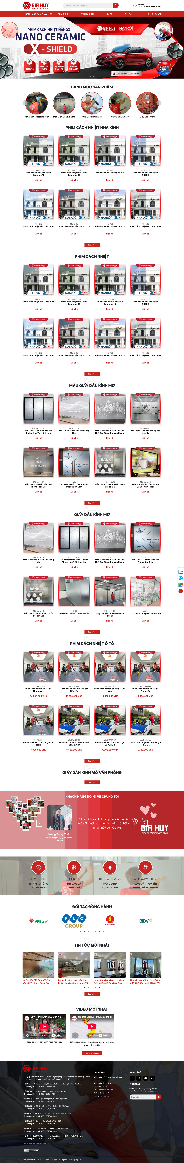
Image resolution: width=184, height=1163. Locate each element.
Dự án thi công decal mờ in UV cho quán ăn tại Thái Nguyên (108, 981)
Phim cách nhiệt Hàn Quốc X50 (38, 226)
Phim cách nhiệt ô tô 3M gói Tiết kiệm (38, 743)
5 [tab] (95, 932)
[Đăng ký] (158, 1096)
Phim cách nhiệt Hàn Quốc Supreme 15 (38, 173)
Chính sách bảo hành (102, 1093)
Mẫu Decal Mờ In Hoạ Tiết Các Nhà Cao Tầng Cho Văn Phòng (109, 432)
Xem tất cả (92, 245)
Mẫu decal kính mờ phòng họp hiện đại (145, 432)
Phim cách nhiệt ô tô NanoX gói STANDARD (74, 743)
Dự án (109, 14)
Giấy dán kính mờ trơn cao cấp (74, 613)
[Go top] (180, 591)
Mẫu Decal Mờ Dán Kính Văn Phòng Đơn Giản (74, 485)
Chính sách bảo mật (102, 1086)
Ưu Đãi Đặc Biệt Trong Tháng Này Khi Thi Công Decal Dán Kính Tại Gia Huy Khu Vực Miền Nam (145, 981)
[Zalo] (152, 1078)
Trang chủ (63, 14)
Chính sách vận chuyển (103, 1090)
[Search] (116, 5)
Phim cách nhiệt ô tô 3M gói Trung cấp (145, 690)
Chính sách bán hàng (102, 1083)
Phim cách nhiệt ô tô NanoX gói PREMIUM (145, 743)
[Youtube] (145, 1078)
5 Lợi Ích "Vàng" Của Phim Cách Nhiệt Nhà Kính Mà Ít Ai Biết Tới (73, 981)
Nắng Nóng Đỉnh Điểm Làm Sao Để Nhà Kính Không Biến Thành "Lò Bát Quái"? (38, 981)
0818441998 (38, 1086)
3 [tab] (88, 932)
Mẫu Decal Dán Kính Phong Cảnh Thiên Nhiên (145, 485)
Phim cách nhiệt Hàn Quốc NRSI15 (145, 173)
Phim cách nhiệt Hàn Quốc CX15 (74, 226)
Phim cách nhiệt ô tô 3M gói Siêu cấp (74, 690)
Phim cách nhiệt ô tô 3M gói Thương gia (38, 690)
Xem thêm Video (92, 1053)
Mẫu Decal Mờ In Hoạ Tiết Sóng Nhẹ (74, 432)
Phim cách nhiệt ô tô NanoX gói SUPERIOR (110, 743)
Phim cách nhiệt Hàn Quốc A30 (145, 226)
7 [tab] (103, 932)
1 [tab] (80, 932)
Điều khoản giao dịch (102, 1096)
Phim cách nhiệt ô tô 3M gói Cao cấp (110, 690)
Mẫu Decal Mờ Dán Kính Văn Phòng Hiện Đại (38, 485)
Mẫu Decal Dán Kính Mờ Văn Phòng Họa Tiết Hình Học (38, 432)
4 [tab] (92, 932)
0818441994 (143, 6)
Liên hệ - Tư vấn (153, 14)
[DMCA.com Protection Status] (31, 1150)
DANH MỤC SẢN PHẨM (36, 14)
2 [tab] (84, 932)
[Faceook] (132, 1078)
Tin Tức (129, 14)
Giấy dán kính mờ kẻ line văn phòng (110, 614)
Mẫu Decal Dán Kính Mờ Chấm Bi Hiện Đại (110, 485)
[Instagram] (138, 1078)
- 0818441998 (155, 6)
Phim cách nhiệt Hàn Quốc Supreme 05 (74, 173)
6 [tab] (99, 932)
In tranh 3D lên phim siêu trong (145, 613)
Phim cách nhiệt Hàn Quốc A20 (110, 172)
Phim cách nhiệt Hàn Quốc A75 (110, 226)
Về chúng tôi (87, 14)
